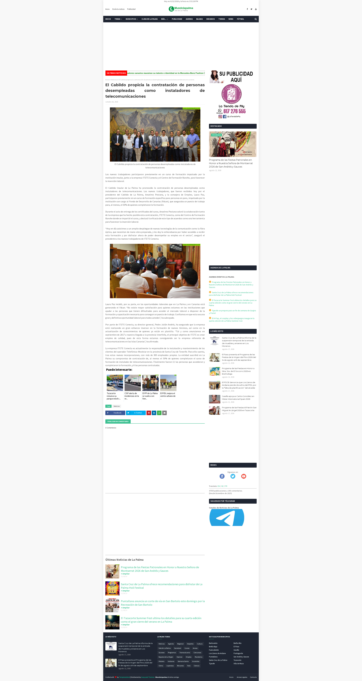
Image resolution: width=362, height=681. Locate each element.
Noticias (114, 80)
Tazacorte (237, 660)
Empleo (188, 657)
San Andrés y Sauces (241, 657)
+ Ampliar (125, 573)
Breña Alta (237, 643)
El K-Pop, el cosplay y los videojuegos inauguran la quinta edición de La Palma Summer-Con (231, 319)
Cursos (187, 648)
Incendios (195, 661)
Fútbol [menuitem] (240, 19)
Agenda (171, 644)
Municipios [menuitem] (131, 19)
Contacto (253, 677)
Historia (161, 661)
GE (222, 486)
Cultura (199, 644)
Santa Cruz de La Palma (218, 660)
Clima (161, 666)
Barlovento (213, 643)
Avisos (195, 648)
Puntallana (213, 657)
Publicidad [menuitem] (177, 19)
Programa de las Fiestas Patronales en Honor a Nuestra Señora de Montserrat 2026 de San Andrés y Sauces (160, 568)
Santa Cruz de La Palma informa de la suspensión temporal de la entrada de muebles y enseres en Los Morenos (239, 342)
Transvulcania (184, 652)
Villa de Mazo (239, 663)
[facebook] (247, 9)
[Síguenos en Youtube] (243, 478)
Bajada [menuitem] (199, 19)
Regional (180, 644)
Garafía (236, 650)
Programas (172, 652)
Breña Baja (213, 646)
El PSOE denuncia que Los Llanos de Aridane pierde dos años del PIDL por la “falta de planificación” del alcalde (239, 385)
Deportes (190, 644)
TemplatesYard (124, 677)
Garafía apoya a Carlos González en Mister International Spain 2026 (238, 397)
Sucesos (161, 652)
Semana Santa (183, 661)
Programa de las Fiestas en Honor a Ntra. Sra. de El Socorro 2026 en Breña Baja (238, 371)
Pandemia (198, 657)
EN (219, 486)
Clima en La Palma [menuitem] (150, 19)
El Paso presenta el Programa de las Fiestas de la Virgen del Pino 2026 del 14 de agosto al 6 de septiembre (239, 357)
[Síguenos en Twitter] (232, 478)
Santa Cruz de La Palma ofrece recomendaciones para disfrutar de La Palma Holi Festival (231, 293)
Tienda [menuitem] (221, 19)
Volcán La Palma (165, 648)
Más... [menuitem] (163, 19)
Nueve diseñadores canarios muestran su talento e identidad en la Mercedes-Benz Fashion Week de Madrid (148, 73)
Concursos (197, 652)
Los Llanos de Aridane (217, 653)
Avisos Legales (242, 677)
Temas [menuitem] (117, 19)
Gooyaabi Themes (147, 677)
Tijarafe (212, 663)
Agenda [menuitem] (189, 19)
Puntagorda (238, 653)
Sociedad (177, 648)
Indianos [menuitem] (210, 19)
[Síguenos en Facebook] (222, 478)
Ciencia (196, 666)
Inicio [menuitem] (108, 19)
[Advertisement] (181, 46)
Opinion (179, 657)
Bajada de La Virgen (166, 657)
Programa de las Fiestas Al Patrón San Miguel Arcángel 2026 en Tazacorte (239, 408)
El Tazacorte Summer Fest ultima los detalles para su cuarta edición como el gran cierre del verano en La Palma (161, 619)
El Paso (236, 646)
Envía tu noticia (118, 9)
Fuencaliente (214, 650)
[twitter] (251, 9)
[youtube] (255, 9)
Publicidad (131, 9)
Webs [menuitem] (231, 19)
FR (226, 486)
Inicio (107, 9)
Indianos (171, 661)
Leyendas (170, 666)
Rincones (180, 666)
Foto (188, 666)
